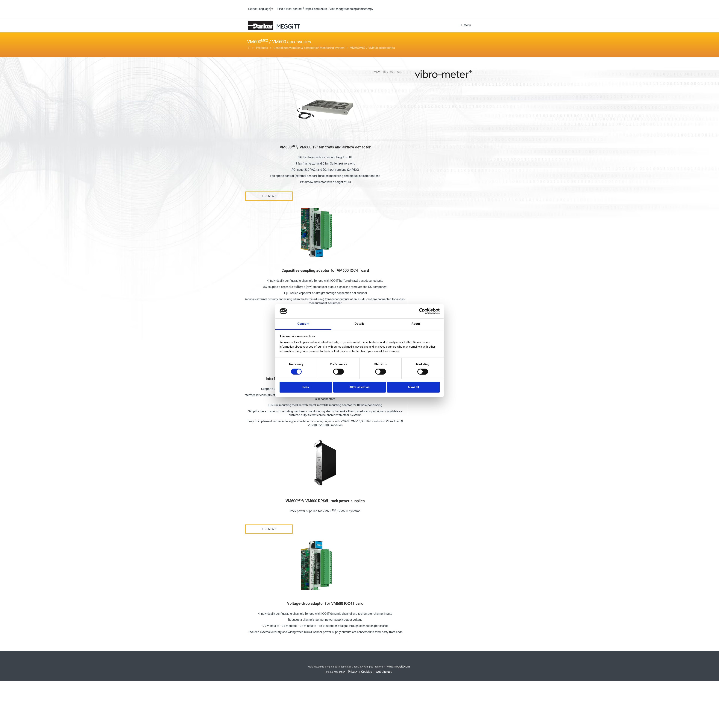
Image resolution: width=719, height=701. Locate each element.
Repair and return (316, 9)
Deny (305, 387)
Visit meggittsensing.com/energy (351, 9)
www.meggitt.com (398, 666)
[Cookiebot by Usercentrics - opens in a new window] (423, 311)
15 (384, 72)
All (399, 72)
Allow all (413, 387)
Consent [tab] (303, 324)
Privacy (353, 671)
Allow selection (359, 387)
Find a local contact (289, 9)
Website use (384, 671)
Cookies (366, 671)
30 (391, 72)
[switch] (338, 372)
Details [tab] (360, 324)
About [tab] (416, 324)
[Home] (249, 48)
